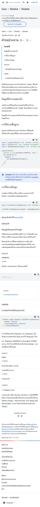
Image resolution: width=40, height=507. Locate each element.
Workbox (14, 9)
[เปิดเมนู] (3, 2)
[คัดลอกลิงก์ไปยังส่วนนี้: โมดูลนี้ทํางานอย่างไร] (24, 99)
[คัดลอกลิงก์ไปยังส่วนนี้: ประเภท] (11, 224)
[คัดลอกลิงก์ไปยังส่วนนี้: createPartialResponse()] (27, 310)
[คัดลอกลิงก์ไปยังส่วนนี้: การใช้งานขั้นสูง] (19, 187)
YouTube (4, 482)
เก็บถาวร (4, 467)
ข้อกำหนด (5, 497)
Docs (4, 9)
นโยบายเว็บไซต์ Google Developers (12, 431)
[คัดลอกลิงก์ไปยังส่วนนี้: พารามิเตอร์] (9, 353)
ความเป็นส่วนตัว (14, 497)
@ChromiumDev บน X (9, 479)
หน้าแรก (4, 31)
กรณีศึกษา (5, 464)
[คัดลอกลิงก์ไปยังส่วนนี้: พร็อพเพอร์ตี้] (10, 253)
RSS (3, 489)
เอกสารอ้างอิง (18, 217)
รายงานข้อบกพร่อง (7, 448)
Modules (25, 9)
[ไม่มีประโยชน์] (19, 35)
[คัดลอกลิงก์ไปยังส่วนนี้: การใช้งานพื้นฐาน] (21, 124)
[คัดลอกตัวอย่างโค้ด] (36, 139)
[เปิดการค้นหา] (23, 2)
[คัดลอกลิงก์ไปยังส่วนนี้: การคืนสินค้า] (10, 385)
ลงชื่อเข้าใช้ (34, 2)
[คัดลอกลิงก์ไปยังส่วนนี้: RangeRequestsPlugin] (24, 230)
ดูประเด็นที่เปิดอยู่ (7, 451)
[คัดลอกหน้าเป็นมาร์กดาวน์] (27, 40)
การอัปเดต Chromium (8, 460)
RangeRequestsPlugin (11, 294)
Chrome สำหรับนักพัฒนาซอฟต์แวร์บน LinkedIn (16, 486)
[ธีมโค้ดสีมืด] (33, 139)
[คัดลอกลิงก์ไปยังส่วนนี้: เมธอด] (10, 304)
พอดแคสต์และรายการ (8, 470)
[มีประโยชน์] (16, 35)
